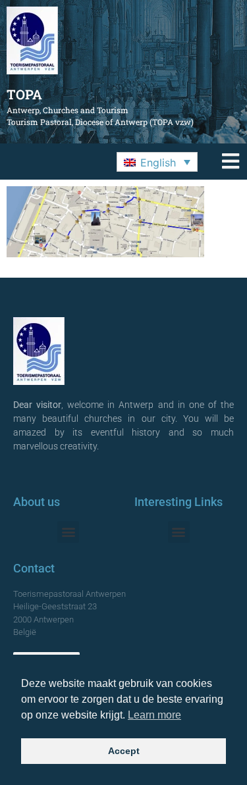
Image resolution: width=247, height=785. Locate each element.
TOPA (24, 94)
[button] (157, 162)
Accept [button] (124, 751)
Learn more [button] (154, 715)
